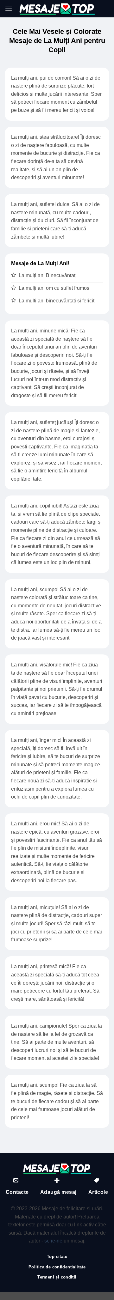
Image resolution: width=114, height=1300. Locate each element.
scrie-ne (53, 1240)
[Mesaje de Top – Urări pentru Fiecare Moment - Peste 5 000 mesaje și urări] (57, 8)
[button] (8, 8)
